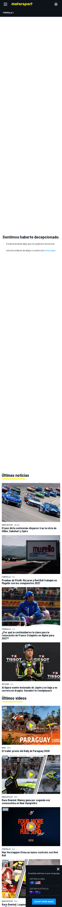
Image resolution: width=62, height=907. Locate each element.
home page (49, 250)
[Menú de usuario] (56, 4)
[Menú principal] (5, 4)
